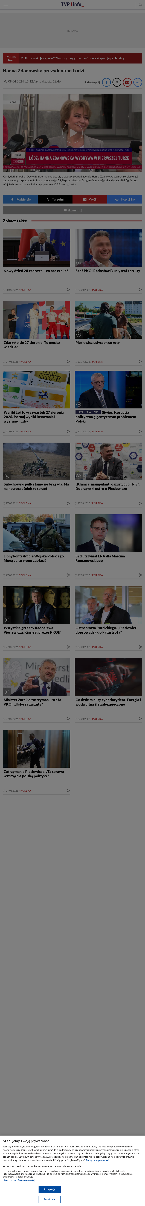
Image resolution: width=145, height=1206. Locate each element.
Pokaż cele (50, 1199)
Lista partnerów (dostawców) (19, 1180)
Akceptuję (49, 1189)
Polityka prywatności (97, 1160)
